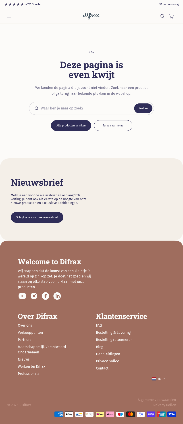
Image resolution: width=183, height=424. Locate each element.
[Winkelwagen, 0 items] (171, 16)
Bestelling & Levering (113, 332)
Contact (102, 368)
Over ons (25, 325)
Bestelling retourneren (114, 340)
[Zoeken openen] (162, 16)
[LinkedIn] (57, 296)
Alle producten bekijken (71, 125)
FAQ (99, 325)
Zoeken (143, 108)
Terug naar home (113, 125)
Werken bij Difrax (31, 366)
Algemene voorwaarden (157, 400)
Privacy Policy (164, 405)
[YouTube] (22, 296)
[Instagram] (33, 296)
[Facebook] (45, 296)
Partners (24, 340)
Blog (99, 347)
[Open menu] (8, 16)
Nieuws (23, 359)
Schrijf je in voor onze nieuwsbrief (37, 217)
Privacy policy (107, 361)
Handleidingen (108, 354)
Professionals (28, 374)
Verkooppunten (30, 332)
